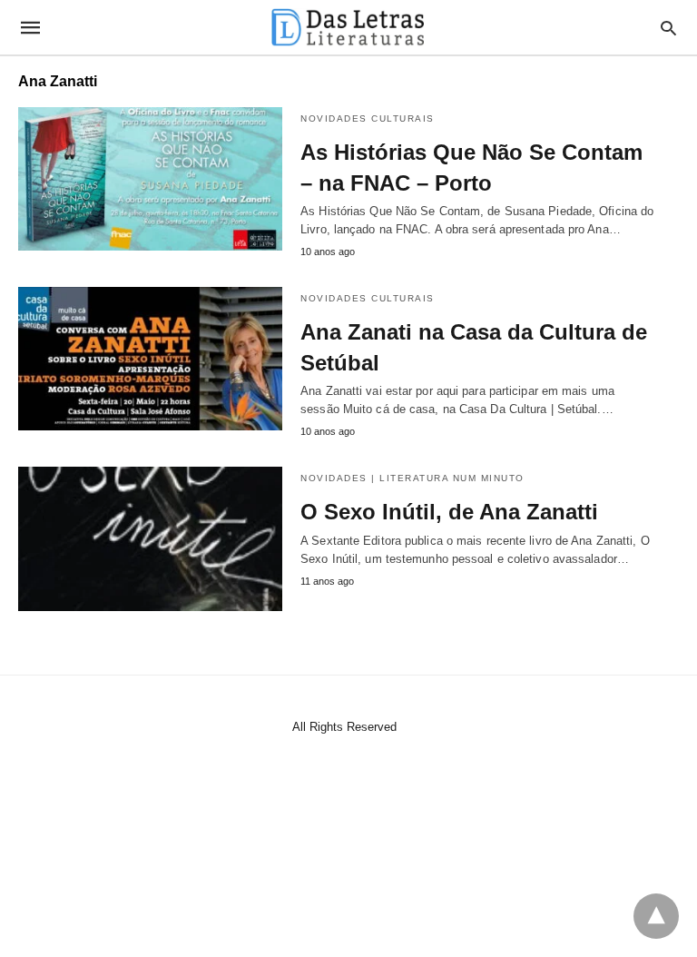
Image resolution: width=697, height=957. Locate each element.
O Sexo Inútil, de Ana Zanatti (449, 511)
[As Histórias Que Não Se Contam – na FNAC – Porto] (150, 179)
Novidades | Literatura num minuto (412, 478)
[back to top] (656, 916)
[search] (668, 27)
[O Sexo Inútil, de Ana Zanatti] (150, 538)
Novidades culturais (367, 118)
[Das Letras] (347, 27)
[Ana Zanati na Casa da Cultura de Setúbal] (150, 358)
